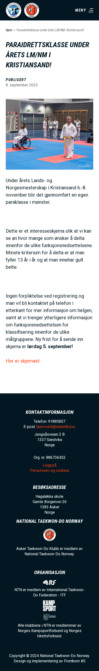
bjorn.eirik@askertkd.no (56, 426)
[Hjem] (13, 10)
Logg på (49, 465)
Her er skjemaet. (23, 361)
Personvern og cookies (49, 470)
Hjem (9, 30)
